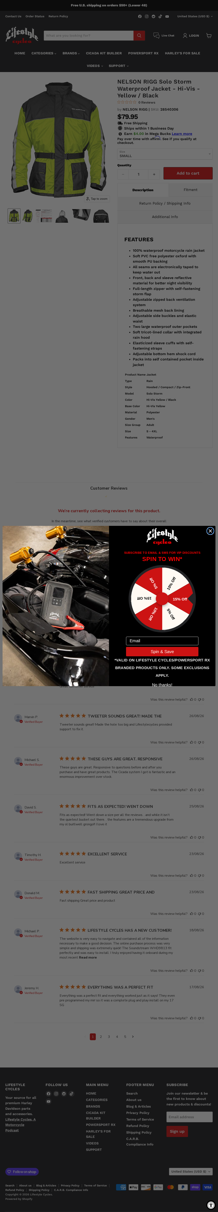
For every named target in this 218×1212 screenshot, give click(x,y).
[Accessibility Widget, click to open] (211, 1205)
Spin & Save (162, 651)
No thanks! (162, 684)
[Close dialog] (210, 531)
